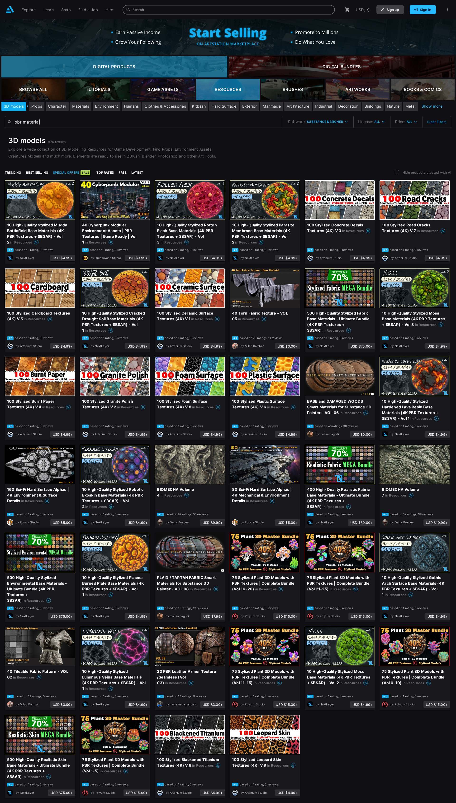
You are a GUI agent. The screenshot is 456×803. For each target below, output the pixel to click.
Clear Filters (436, 122)
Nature (393, 106)
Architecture (298, 106)
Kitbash (199, 106)
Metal (410, 106)
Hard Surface (224, 106)
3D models (14, 106)
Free (123, 172)
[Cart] (347, 9)
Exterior (249, 106)
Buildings (373, 106)
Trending (13, 172)
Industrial (323, 106)
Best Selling (37, 172)
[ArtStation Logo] (10, 9)
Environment (106, 106)
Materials (80, 106)
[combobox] (229, 9)
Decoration (348, 106)
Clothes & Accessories (165, 106)
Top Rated (105, 172)
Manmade (271, 106)
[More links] (447, 9)
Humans (131, 106)
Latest (137, 172)
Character (57, 106)
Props (36, 106)
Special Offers (71, 172)
